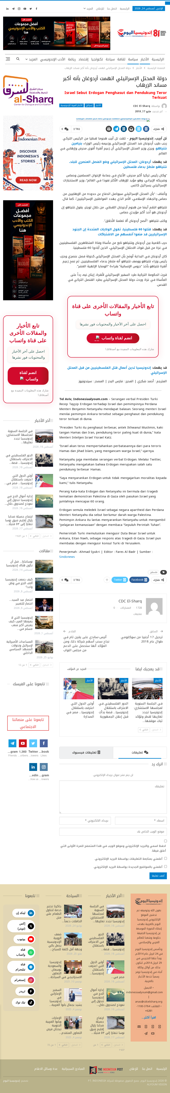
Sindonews (67, 557)
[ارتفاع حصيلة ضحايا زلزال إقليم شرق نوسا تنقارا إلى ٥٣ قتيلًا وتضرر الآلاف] (44, 521)
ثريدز (22, 991)
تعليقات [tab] (137, 752)
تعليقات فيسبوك (84, 752)
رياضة (72, 59)
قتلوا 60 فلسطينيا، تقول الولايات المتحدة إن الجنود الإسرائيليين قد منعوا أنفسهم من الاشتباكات (119, 231)
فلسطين (153, 572)
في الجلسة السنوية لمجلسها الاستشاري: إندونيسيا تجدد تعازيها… (19, 436)
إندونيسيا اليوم (11, 1080)
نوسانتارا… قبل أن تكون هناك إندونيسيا (19, 563)
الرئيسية (124, 8)
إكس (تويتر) (21, 926)
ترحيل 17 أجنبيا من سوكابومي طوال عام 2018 (142, 639)
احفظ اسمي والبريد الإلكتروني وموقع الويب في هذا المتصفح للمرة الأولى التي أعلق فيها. (113, 848)
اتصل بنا (112, 8)
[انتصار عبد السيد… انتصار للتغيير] (44, 604)
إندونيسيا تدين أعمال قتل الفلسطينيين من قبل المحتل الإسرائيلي (117, 370)
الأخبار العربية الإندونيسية (72, 105)
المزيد (89, 8)
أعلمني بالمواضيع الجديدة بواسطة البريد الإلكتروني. (127, 867)
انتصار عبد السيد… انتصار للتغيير (21, 601)
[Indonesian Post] (106, 1070)
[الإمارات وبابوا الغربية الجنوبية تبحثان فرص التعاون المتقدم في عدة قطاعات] (73, 1022)
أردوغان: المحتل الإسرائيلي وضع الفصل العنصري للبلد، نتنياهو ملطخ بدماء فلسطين (118, 164)
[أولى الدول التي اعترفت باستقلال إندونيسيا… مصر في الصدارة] (79, 688)
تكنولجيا (97, 59)
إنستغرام (20, 980)
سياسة (133, 59)
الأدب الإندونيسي (52, 59)
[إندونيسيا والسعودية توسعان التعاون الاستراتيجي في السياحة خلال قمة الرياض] (73, 967)
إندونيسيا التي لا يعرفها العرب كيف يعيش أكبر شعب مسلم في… (21, 623)
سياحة (110, 59)
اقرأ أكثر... (149, 1017)
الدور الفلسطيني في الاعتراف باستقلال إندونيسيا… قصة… (19, 459)
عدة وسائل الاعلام (46, 1069)
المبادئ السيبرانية (73, 1069)
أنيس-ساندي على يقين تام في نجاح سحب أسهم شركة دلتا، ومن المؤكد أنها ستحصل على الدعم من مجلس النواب (86, 643)
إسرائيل (89, 105)
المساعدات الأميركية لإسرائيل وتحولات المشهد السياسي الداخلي (19, 647)
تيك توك (20, 1002)
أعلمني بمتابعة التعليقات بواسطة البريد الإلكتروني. (128, 859)
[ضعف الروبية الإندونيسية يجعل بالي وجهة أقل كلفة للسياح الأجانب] (73, 939)
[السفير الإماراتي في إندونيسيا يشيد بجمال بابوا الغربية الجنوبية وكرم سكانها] (73, 994)
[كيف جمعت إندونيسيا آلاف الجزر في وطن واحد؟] (44, 584)
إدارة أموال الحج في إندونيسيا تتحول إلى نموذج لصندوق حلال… (19, 500)
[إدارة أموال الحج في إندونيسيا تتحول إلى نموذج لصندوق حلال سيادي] (44, 501)
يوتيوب (21, 939)
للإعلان (100, 8)
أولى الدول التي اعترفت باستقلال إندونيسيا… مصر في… (18, 479)
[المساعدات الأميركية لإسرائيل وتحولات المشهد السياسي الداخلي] (44, 646)
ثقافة (121, 59)
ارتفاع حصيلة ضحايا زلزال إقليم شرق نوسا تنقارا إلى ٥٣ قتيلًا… (19, 520)
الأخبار (145, 59)
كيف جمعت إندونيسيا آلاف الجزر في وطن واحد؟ (19, 583)
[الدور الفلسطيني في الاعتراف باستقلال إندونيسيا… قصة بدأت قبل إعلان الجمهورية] (113, 688)
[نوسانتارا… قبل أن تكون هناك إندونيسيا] (44, 566)
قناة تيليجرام (20, 967)
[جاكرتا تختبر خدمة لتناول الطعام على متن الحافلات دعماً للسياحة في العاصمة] (73, 911)
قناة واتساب (20, 952)
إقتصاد (83, 59)
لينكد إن (20, 913)
